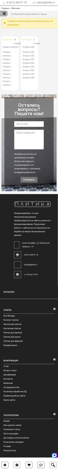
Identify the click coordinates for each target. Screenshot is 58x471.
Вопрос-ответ (10, 370)
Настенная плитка (12, 328)
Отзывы (7, 446)
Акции (7, 421)
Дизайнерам (10, 375)
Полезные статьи (12, 429)
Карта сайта (9, 400)
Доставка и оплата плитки (16, 438)
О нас (6, 366)
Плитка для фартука (13, 341)
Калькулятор (10, 450)
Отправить (29, 179)
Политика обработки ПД (15, 391)
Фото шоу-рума (11, 433)
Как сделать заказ (12, 425)
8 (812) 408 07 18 (16, 2)
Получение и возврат (14, 442)
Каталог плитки (11, 320)
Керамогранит (10, 345)
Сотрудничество (12, 387)
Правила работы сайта (14, 396)
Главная (5, 8)
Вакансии (8, 383)
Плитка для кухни (12, 337)
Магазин (16, 8)
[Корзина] (28, 465)
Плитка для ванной (13, 332)
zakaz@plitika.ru (45, 2)
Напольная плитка (12, 324)
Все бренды (9, 316)
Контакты (8, 379)
